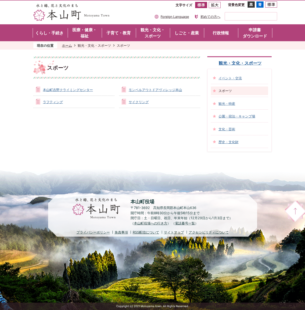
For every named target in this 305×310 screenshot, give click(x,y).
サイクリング (139, 102)
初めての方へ (210, 17)
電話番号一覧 (185, 223)
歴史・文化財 (229, 142)
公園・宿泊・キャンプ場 (237, 116)
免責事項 (121, 232)
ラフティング (53, 102)
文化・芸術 (227, 129)
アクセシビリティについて (209, 232)
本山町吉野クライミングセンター (68, 90)
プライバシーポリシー (93, 232)
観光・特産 (227, 104)
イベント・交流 (230, 78)
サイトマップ (174, 232)
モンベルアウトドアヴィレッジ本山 (155, 90)
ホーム (67, 45)
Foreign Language (175, 17)
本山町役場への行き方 (150, 223)
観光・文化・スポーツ (94, 45)
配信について (146, 232)
